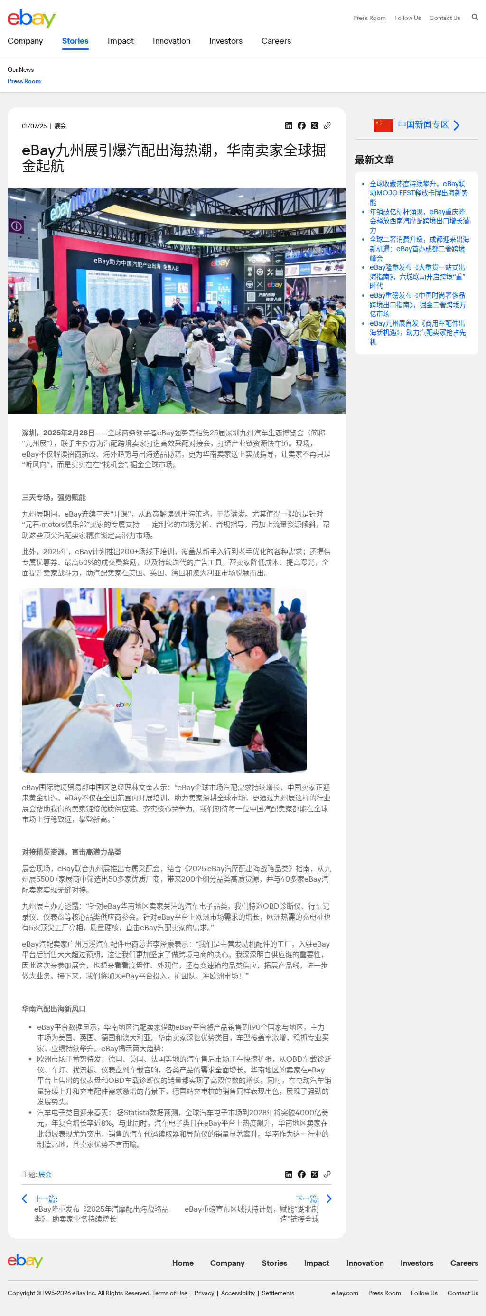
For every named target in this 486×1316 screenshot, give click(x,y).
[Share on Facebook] (302, 126)
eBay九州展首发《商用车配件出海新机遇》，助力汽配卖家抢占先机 (418, 333)
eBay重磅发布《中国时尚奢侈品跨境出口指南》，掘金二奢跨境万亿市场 (418, 305)
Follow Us (424, 1293)
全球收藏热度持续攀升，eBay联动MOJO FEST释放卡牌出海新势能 (419, 193)
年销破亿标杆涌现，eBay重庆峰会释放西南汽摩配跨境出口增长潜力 (419, 221)
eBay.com (345, 1293)
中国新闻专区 (423, 125)
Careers (464, 1263)
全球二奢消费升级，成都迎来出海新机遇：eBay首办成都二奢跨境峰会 (419, 249)
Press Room (384, 1293)
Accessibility (238, 1293)
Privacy (204, 1293)
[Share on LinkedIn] (289, 126)
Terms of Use (169, 1293)
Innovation (365, 1263)
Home (183, 1263)
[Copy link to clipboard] (327, 125)
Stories (274, 1263)
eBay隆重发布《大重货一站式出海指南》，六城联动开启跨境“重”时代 (418, 277)
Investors (417, 1263)
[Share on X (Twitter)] (314, 126)
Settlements (278, 1293)
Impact (316, 1263)
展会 (45, 1174)
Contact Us (463, 1293)
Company (227, 1263)
